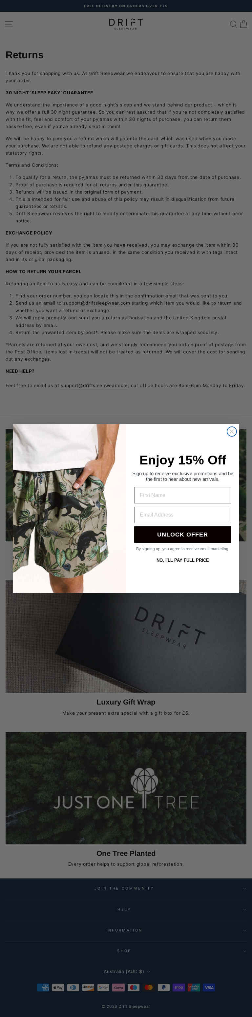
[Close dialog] (232, 431)
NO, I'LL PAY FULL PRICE (183, 560)
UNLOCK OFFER (182, 534)
